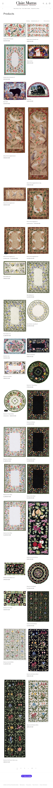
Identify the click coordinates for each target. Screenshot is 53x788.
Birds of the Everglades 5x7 (32, 221)
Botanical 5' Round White (8, 413)
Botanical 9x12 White (7, 533)
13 (32, 768)
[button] (2, 3)
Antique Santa (30, 61)
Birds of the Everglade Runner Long (34, 183)
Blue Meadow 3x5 (6, 276)
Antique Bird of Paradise (8, 38)
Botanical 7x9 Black (31, 422)
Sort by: (28, 21)
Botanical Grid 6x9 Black (32, 623)
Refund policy (22, 784)
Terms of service (35, 784)
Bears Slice (29, 99)
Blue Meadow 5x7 (30, 295)
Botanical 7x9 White (7, 459)
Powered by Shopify (14, 784)
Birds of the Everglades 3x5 (8, 203)
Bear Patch (5, 101)
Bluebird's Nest (6, 356)
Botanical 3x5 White (7, 376)
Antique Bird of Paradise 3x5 (32, 39)
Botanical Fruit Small (7, 607)
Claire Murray (8, 784)
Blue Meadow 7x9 (6, 333)
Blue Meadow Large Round (32, 324)
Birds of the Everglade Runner (9, 155)
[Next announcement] (50, 8)
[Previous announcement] (2, 8)
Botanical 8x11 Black (31, 459)
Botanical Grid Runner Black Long (10, 760)
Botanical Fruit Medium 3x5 (9, 577)
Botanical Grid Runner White (32, 725)
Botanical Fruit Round (31, 586)
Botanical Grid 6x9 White (8, 662)
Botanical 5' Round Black (32, 385)
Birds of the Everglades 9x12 (32, 256)
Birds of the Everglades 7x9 (8, 256)
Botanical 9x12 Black (31, 496)
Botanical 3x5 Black (31, 354)
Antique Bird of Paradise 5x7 (9, 77)
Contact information (43, 784)
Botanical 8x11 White (7, 494)
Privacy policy (28, 784)
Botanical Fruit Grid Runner (32, 557)
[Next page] (35, 768)
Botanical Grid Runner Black (32, 674)
